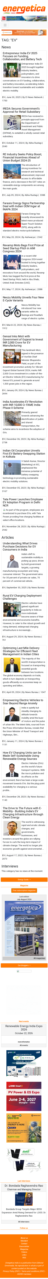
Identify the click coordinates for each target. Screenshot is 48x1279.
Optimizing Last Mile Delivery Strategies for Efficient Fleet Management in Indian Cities (21, 651)
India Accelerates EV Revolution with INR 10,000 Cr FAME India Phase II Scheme (23, 405)
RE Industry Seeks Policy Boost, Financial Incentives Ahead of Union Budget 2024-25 (22, 157)
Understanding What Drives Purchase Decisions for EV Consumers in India (20, 546)
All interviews (23, 1222)
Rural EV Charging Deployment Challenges (22, 597)
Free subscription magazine (24, 890)
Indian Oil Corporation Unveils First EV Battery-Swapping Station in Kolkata (24, 453)
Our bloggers (23, 965)
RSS (24, 1258)
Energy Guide (23, 879)
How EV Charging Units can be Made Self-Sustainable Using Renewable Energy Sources (22, 756)
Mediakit (24, 1241)
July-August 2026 (24, 899)
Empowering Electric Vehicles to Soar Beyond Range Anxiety (23, 702)
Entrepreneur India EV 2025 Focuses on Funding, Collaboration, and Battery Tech (22, 56)
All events (24, 1045)
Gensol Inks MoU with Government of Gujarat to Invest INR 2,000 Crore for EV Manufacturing (23, 341)
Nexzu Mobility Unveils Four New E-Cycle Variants (23, 299)
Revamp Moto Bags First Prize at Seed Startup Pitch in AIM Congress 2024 (23, 248)
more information (24, 1042)
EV (3, 97)
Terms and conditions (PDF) (32, 1271)
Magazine (24, 1249)
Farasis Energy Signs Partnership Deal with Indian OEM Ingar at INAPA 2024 (24, 206)
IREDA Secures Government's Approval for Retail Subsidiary (21, 110)
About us (24, 1238)
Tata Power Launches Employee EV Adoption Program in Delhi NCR (23, 502)
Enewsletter (24, 1246)
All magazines (39, 958)
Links (24, 1255)
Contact (24, 1244)
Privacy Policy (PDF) (11, 1271)
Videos (24, 1252)
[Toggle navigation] (5, 25)
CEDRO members (24, 1274)
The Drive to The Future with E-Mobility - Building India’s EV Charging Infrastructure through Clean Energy (23, 813)
